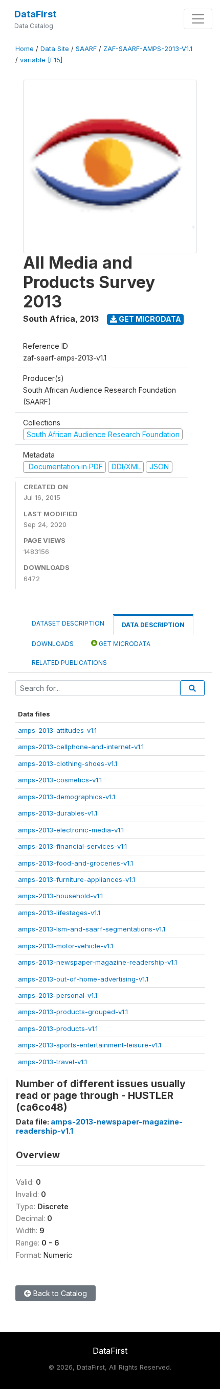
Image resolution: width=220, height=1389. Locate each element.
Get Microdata (149, 319)
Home (24, 49)
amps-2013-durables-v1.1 (57, 813)
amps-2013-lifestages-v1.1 (59, 912)
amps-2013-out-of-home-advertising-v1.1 (83, 979)
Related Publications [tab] (69, 662)
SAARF (86, 49)
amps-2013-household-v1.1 (60, 896)
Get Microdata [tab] (123, 644)
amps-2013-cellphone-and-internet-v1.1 (81, 747)
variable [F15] (41, 60)
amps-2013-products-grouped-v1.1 (73, 1012)
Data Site (54, 49)
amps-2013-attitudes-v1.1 (57, 730)
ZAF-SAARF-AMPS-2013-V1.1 (147, 49)
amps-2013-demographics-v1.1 (66, 797)
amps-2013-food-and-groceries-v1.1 (75, 863)
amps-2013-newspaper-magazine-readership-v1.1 (97, 962)
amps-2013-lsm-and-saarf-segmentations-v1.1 (91, 929)
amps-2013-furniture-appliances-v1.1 (76, 879)
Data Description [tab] (153, 625)
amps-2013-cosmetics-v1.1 (60, 780)
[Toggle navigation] (198, 19)
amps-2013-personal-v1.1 (57, 995)
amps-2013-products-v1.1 (58, 1028)
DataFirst (35, 14)
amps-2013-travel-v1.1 (52, 1062)
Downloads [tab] (53, 644)
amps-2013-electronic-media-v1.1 (71, 830)
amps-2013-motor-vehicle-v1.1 (65, 946)
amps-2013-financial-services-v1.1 (72, 846)
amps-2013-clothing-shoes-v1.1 (67, 763)
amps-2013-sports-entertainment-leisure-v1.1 (89, 1045)
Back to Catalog (59, 1293)
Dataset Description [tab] (68, 623)
